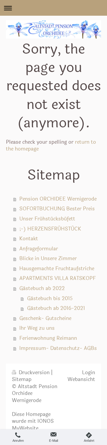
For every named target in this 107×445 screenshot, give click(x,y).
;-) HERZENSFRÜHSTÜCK (50, 229)
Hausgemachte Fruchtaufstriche (56, 269)
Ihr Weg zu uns (37, 328)
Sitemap (22, 379)
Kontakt (28, 239)
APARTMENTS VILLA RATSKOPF (57, 278)
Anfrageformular (38, 249)
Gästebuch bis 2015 (50, 298)
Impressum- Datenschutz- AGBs (58, 348)
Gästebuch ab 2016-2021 (56, 308)
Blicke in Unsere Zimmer (48, 258)
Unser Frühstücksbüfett (47, 219)
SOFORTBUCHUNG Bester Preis (57, 209)
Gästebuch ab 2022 (42, 288)
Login (88, 373)
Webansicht (81, 379)
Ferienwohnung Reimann (48, 338)
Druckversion (34, 373)
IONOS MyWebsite (33, 424)
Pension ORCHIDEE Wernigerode (58, 199)
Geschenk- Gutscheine (45, 318)
